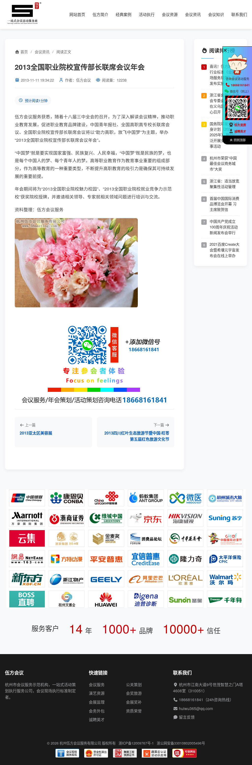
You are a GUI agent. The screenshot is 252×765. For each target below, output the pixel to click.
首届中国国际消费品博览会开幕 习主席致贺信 (224, 204)
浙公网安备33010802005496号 (181, 743)
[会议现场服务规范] (67, 753)
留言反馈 (187, 717)
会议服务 (97, 684)
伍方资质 (240, 125)
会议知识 (216, 14)
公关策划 (134, 684)
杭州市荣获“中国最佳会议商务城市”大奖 (223, 163)
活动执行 (147, 14)
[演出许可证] (96, 753)
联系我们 (239, 14)
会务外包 (97, 711)
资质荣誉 (134, 711)
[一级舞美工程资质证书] (125, 753)
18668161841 (191, 699)
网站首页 (77, 14)
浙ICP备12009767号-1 (136, 743)
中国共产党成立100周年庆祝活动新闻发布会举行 (224, 227)
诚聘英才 (97, 719)
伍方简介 (100, 14)
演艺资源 (97, 693)
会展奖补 (134, 702)
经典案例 (123, 14)
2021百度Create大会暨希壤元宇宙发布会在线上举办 (224, 250)
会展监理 (97, 702)
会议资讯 (193, 14)
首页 (23, 51)
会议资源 (170, 14)
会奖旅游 (134, 693)
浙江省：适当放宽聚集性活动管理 (224, 183)
